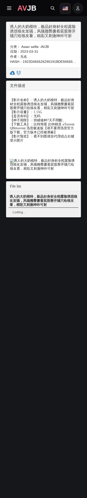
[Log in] (77, 8)
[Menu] (9, 8)
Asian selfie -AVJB (35, 47)
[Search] (52, 8)
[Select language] (65, 8)
